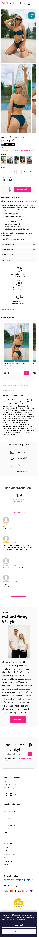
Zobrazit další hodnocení (18, 596)
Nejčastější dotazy (10, 825)
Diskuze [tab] (20, 386)
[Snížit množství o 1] (10, 190)
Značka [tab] (26, 386)
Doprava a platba (9, 808)
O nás (6, 847)
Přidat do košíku (22, 189)
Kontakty (7, 865)
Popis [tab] (4, 386)
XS (3, 172)
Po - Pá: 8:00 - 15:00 (10, 784)
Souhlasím (19, 932)
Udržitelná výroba (9, 854)
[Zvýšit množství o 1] (10, 188)
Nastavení (19, 925)
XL (25, 172)
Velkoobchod (8, 829)
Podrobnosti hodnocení (26, 150)
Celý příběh (17, 719)
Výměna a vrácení (9, 822)
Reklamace (7, 818)
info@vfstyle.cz (12, 788)
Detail (26, 373)
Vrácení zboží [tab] (12, 386)
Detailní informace (6, 309)
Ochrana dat (8, 861)
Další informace (20, 920)
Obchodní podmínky (10, 858)
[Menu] (34, 3)
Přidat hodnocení (19, 512)
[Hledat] (20, 3)
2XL (31, 172)
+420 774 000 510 (12, 781)
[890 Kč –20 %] (16, 341)
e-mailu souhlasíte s (18, 759)
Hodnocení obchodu (10, 851)
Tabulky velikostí (9, 811)
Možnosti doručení (30, 201)
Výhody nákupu (9, 815)
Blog (5, 832)
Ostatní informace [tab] (8, 390)
